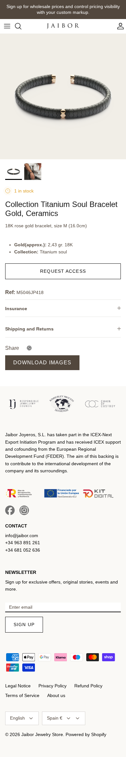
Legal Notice (18, 685)
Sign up (24, 624)
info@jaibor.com (21, 535)
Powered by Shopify (86, 734)
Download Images (42, 362)
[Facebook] (10, 510)
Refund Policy (88, 685)
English (17, 718)
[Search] (21, 26)
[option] (63, 96)
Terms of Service (22, 695)
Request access (63, 271)
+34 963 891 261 (22, 542)
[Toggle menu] (7, 26)
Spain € (54, 718)
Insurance (16, 308)
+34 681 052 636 (22, 550)
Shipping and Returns (29, 328)
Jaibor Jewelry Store (42, 734)
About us (56, 695)
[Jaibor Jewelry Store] (63, 26)
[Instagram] (24, 510)
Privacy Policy (52, 685)
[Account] (119, 26)
